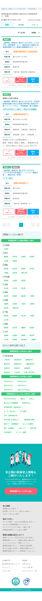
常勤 (7, 25)
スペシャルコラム (9, 543)
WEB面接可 (8, 432)
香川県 (15, 327)
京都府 (15, 304)
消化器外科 (17, 360)
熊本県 (32, 335)
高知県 (32, 327)
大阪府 (23, 304)
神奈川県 (24, 273)
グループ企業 (26, 567)
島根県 (15, 316)
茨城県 (6, 269)
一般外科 (7, 360)
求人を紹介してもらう (21, 80)
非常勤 (21, 25)
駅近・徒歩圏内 (9, 428)
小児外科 (17, 372)
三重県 (32, 296)
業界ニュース (23, 543)
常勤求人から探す (9, 508)
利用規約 (25, 560)
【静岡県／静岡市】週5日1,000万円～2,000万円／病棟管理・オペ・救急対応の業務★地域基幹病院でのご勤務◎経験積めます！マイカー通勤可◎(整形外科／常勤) (21, 45)
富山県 (6, 288)
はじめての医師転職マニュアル (14, 524)
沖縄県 (33, 339)
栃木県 (15, 269)
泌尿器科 (27, 368)
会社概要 (5, 560)
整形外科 (7, 364)
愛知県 (23, 296)
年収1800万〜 (8, 390)
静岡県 (15, 296)
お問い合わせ (26, 564)
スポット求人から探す (11, 514)
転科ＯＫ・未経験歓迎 (11, 424)
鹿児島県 (24, 339)
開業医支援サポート (10, 545)
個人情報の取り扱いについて (11, 564)
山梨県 (15, 280)
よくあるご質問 (21, 530)
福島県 (15, 261)
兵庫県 (32, 304)
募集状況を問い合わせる (21, 212)
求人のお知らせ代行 (10, 548)
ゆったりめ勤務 (28, 424)
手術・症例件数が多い (11, 415)
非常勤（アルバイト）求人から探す (16, 511)
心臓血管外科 (30, 364)
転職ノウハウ (8, 537)
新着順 (34, 32)
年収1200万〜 (22, 381)
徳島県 (6, 327)
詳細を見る (33, 80)
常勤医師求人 (32, 8)
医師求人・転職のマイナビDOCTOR (13, 8)
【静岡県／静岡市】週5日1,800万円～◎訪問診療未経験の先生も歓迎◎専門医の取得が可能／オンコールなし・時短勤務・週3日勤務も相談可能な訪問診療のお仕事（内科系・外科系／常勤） (21, 103)
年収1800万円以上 (10, 399)
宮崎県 (15, 339)
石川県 (15, 288)
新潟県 (6, 280)
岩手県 (15, 256)
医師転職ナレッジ (9, 540)
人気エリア (22, 428)
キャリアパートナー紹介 (12, 527)
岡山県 (23, 316)
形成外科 (17, 368)
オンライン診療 (21, 432)
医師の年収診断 (26, 545)
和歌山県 (15, 308)
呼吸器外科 (17, 364)
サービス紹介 (8, 522)
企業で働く (33, 428)
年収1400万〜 (8, 385)
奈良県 (6, 308)
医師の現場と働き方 (26, 540)
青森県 (6, 256)
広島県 (32, 316)
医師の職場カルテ (27, 548)
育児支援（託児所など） (12, 420)
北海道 (6, 249)
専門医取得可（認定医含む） (13, 407)
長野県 (23, 280)
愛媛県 (23, 327)
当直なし (32, 399)
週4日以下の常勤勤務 (11, 403)
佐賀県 (15, 335)
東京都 (15, 273)
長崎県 (23, 335)
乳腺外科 (7, 368)
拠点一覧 (27, 527)
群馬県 (23, 269)
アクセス (5, 571)
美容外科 (7, 372)
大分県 (6, 339)
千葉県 (6, 273)
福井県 (23, 288)
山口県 (6, 320)
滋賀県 (6, 304)
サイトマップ (6, 567)
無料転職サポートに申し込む (21, 491)
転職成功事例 (8, 530)
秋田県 (32, 256)
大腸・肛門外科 (29, 372)
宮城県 (23, 256)
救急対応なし (26, 403)
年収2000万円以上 (24, 390)
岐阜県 (6, 296)
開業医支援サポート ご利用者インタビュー (19, 551)
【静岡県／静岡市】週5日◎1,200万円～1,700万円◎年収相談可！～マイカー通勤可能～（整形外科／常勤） (20, 172)
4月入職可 (23, 411)
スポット (35, 25)
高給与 (22, 399)
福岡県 (6, 335)
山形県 (6, 261)
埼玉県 (32, 269)
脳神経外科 (29, 360)
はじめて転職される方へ (24, 522)
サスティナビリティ (28, 571)
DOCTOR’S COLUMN (23, 537)
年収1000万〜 (8, 381)
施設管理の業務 (29, 420)
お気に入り (8, 81)
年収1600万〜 (22, 385)
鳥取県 (6, 316)
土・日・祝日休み (10, 411)
